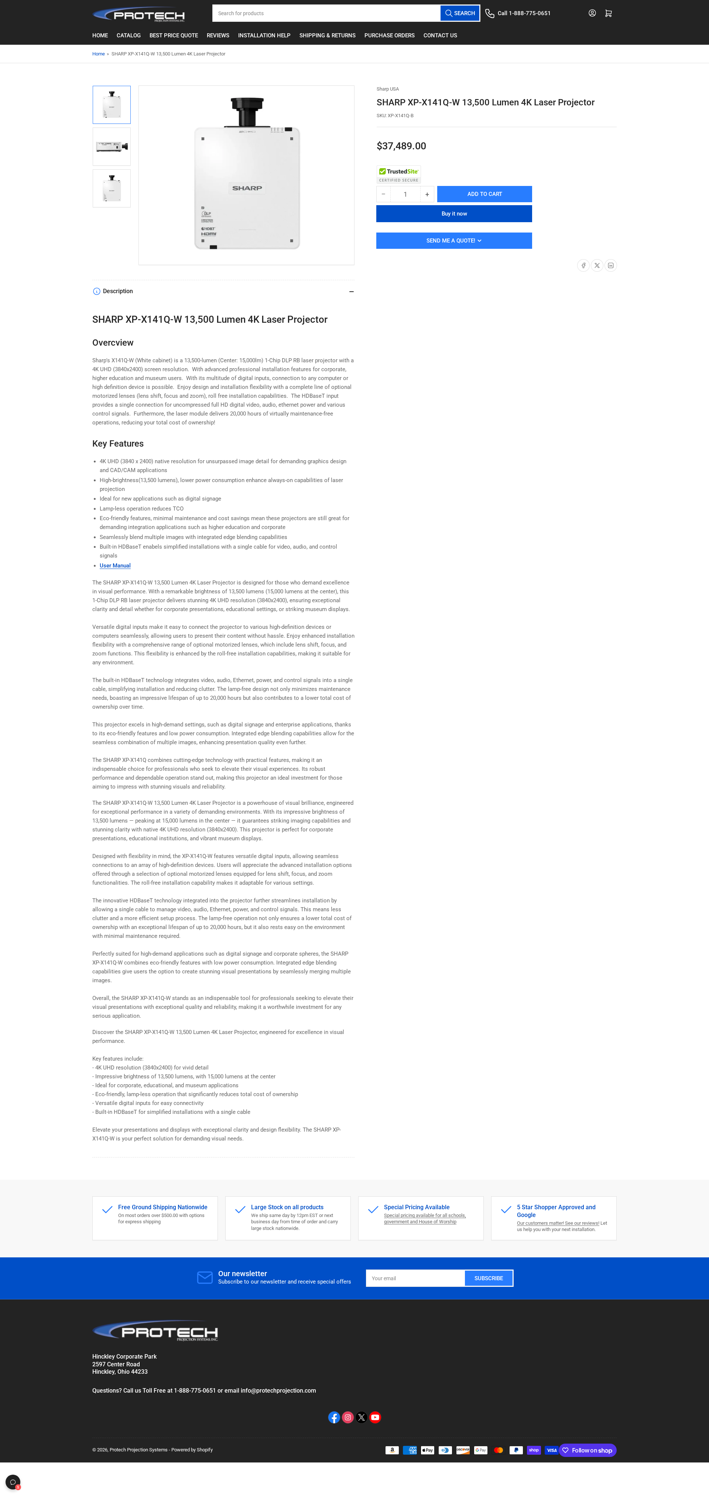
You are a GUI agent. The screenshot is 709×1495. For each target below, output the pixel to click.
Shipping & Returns (327, 35)
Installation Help (264, 35)
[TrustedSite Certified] (399, 174)
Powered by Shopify (192, 1449)
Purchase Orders (389, 35)
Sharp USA (388, 89)
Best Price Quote (174, 35)
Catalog (129, 35)
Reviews (218, 35)
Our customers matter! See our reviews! (558, 1223)
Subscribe (489, 1278)
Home (100, 35)
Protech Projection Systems (139, 1449)
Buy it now (454, 213)
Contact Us (440, 35)
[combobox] (346, 13)
